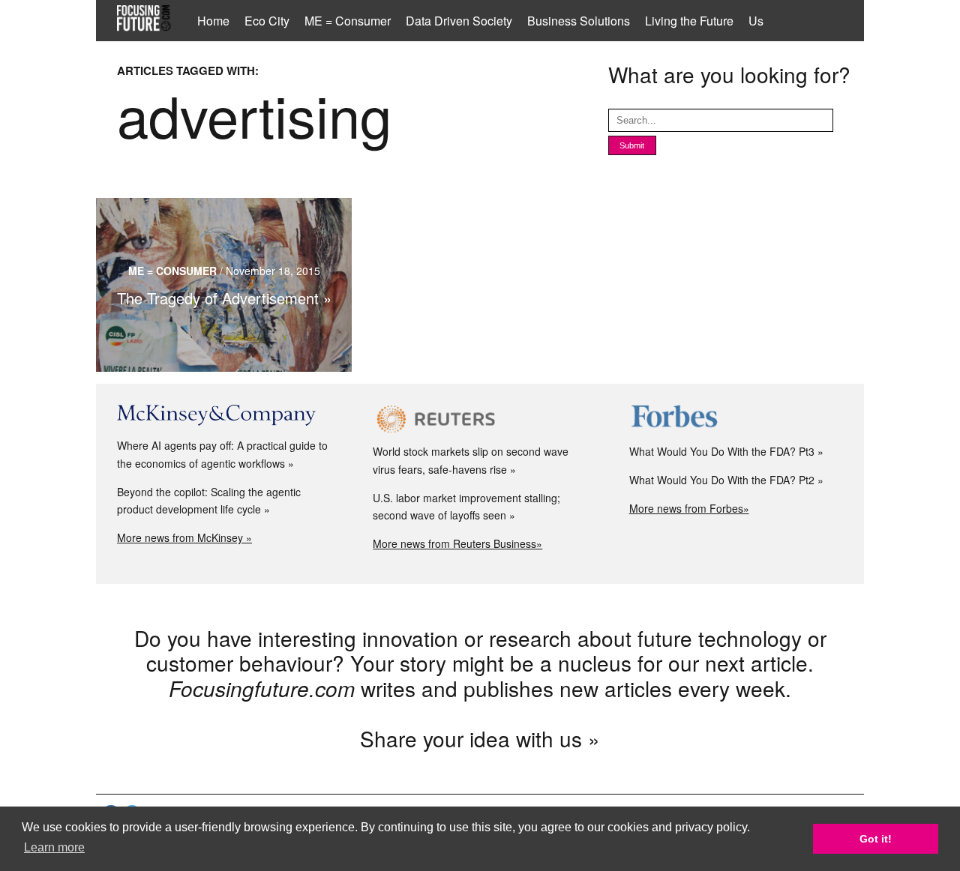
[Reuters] (479, 419)
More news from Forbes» (689, 508)
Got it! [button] (876, 839)
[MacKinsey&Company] (224, 416)
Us (756, 20)
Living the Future (689, 20)
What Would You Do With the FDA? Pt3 (721, 451)
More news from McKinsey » (184, 537)
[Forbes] (736, 419)
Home (213, 20)
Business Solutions (578, 20)
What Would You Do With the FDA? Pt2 (721, 479)
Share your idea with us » (480, 738)
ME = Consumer (347, 20)
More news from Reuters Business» (457, 543)
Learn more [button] (54, 847)
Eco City (267, 20)
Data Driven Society (459, 20)
